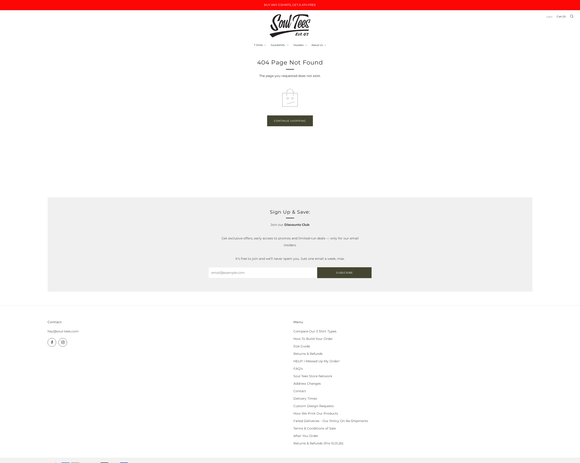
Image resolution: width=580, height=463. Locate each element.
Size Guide (301, 346)
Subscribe (344, 272)
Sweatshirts (278, 45)
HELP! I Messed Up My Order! (316, 361)
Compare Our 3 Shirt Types (314, 331)
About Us (317, 45)
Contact (299, 391)
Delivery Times (305, 398)
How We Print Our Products (315, 413)
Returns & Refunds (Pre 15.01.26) (318, 443)
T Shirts (258, 45)
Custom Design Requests (313, 406)
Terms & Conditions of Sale (314, 428)
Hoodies (298, 45)
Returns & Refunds (308, 354)
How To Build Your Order (313, 339)
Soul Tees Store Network (312, 376)
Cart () (561, 16)
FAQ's (298, 369)
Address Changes (307, 384)
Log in (549, 16)
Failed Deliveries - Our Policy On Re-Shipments (330, 421)
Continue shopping (290, 120)
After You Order (305, 436)
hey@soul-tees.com (63, 331)
